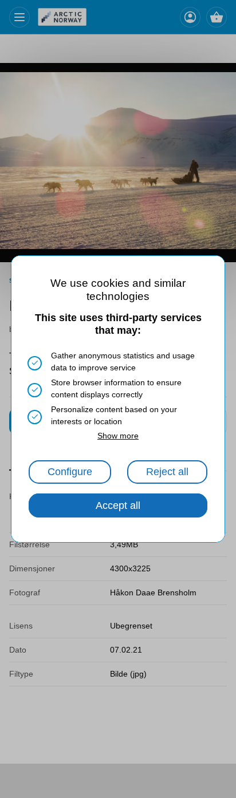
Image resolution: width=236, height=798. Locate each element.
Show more (118, 435)
